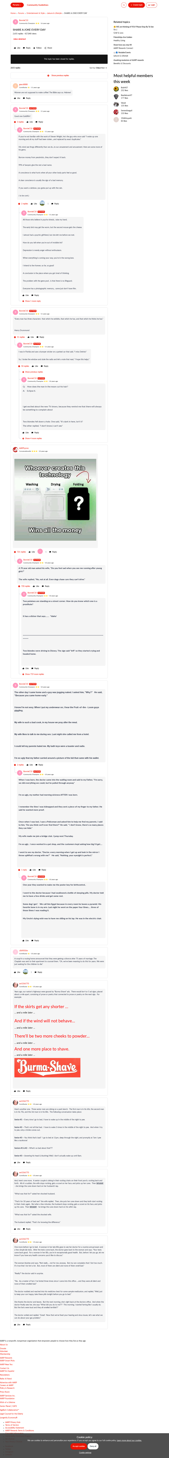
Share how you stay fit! (123, 45)
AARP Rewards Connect (123, 48)
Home (13, 13)
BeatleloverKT (126, 95)
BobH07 (124, 88)
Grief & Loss (118, 33)
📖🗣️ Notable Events (122, 53)
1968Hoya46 (126, 118)
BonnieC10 (23, 20)
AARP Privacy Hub (12, 1422)
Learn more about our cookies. (129, 1441)
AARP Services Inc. (7, 1396)
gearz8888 (23, 84)
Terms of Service (12, 1425)
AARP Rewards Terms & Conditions (19, 1431)
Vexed (123, 103)
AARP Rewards (6, 1358)
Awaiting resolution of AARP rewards (129, 60)
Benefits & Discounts (122, 64)
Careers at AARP (6, 1385)
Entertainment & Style (36, 13)
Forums (21, 13)
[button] (136, 5)
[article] (59, 91)
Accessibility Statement (14, 1428)
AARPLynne (24, 448)
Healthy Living (119, 41)
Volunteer (4, 1351)
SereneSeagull (126, 111)
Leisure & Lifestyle (54, 13)
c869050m (23, 951)
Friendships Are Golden (123, 37)
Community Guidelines (37, 5)
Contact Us (4, 1368)
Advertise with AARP (8, 1383)
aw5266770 (24, 984)
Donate (3, 1349)
